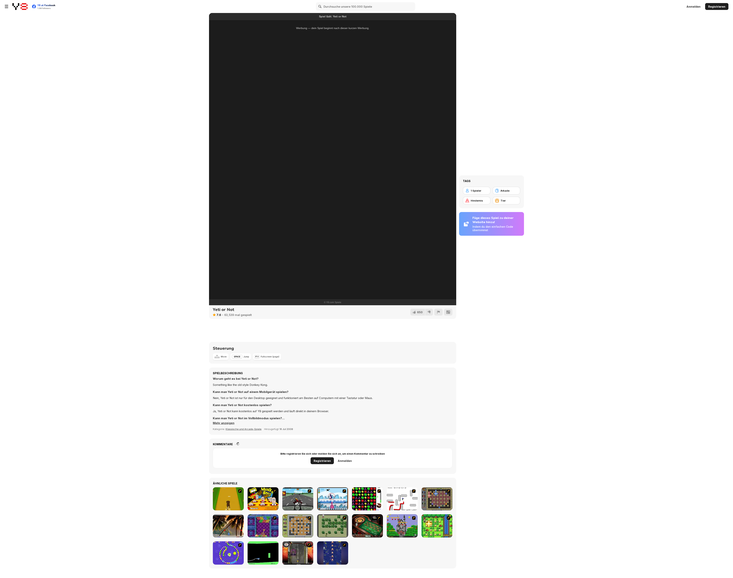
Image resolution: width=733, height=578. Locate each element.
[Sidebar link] (6, 6)
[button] (223, 423)
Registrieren (716, 6)
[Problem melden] (438, 312)
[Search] (320, 6)
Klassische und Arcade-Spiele (244, 429)
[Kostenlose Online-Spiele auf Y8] (20, 6)
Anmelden (693, 6)
